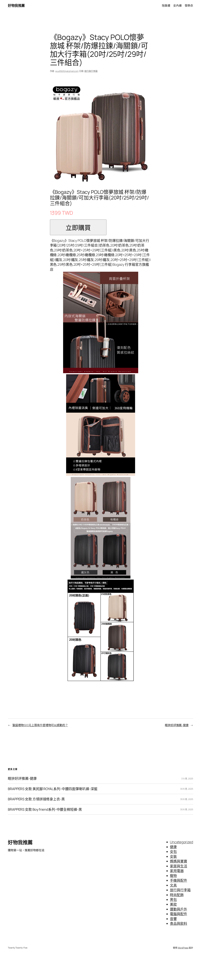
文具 (173, 885)
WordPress (183, 947)
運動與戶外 (178, 909)
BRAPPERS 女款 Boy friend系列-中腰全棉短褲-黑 (45, 809)
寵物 (173, 875)
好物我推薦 (16, 5)
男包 (173, 899)
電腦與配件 (178, 914)
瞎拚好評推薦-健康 (177, 725)
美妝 (173, 904)
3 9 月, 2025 (187, 778)
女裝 (173, 856)
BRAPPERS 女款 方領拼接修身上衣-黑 (36, 799)
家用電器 (177, 870)
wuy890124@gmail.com (67, 71)
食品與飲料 (178, 923)
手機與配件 (178, 880)
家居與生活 (178, 866)
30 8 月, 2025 (186, 788)
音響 (173, 918)
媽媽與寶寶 (178, 861)
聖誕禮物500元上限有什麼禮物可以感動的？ (40, 725)
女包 (173, 851)
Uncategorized (181, 842)
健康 (173, 847)
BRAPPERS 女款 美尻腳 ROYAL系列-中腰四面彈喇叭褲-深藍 (53, 789)
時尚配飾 (177, 894)
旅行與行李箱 (90, 71)
